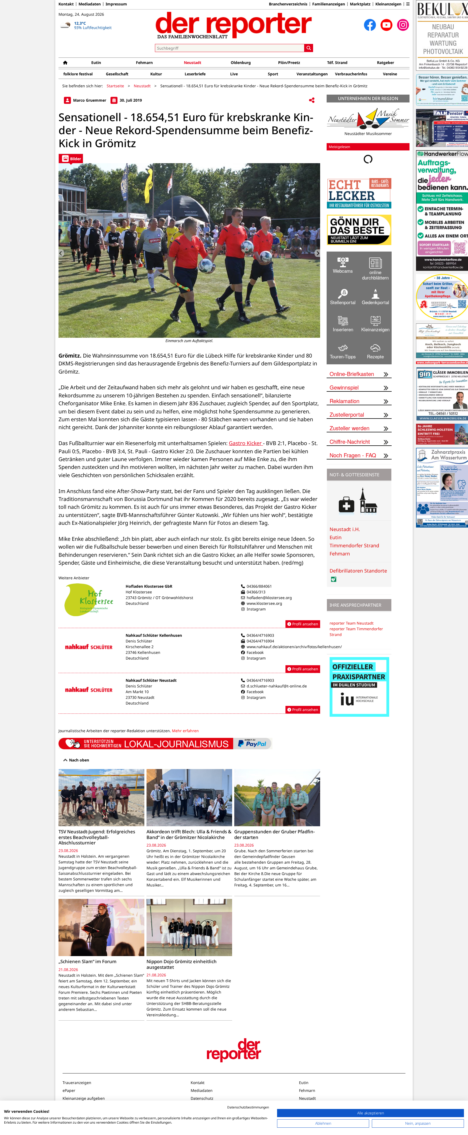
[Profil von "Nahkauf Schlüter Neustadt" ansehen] (189, 695)
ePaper (69, 1090)
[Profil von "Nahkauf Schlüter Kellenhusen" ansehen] (189, 652)
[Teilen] (311, 100)
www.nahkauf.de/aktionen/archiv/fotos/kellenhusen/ (294, 646)
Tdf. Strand (337, 62)
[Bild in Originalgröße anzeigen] (189, 250)
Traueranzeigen (77, 1082)
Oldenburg (241, 62)
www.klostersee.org (264, 603)
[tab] (70, 158)
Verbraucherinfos (351, 73)
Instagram (256, 609)
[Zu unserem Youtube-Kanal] (386, 25)
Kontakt (66, 4)
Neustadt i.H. (345, 529)
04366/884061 (259, 586)
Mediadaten (90, 4)
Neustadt (192, 62)
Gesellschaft (117, 73)
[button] (408, 4)
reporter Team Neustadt (351, 623)
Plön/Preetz (289, 62)
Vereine (390, 73)
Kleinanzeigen (388, 4)
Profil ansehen (304, 623)
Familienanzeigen (328, 4)
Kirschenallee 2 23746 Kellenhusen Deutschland (143, 652)
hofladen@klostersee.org (269, 597)
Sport (273, 73)
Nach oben (78, 760)
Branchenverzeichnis (288, 4)
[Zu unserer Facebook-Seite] (370, 25)
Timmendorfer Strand (354, 545)
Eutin (96, 62)
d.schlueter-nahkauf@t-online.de (277, 686)
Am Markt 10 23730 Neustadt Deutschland (140, 697)
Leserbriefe (195, 73)
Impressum (116, 4)
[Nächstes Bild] (317, 253)
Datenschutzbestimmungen (248, 1107)
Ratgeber (385, 62)
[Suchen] (308, 48)
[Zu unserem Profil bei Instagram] (403, 25)
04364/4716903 (260, 635)
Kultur (156, 73)
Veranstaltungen (312, 73)
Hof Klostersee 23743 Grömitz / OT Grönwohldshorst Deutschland (159, 597)
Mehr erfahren (185, 730)
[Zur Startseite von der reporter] (234, 24)
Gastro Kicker (246, 443)
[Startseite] (65, 62)
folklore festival (78, 73)
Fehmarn (144, 62)
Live (234, 73)
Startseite (115, 85)
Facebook (255, 652)
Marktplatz (360, 4)
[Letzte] (61, 253)
